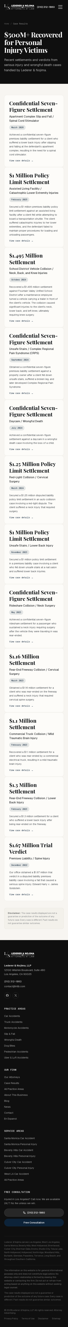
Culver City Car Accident (18, 1162)
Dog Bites (9, 1045)
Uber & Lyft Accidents (16, 1057)
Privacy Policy (11, 1318)
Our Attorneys (12, 1077)
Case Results (11, 1083)
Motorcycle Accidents (16, 1027)
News (7, 1106)
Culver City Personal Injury (19, 1168)
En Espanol (10, 1118)
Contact (8, 1112)
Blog (6, 1100)
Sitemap (56, 1318)
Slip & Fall (9, 1033)
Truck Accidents (13, 1022)
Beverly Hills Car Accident (18, 1150)
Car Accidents (12, 1016)
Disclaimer (43, 1318)
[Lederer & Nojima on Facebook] (7, 995)
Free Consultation (34, 1222)
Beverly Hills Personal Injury (20, 1156)
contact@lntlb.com (14, 986)
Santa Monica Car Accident (19, 1138)
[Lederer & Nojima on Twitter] (16, 995)
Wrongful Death (13, 1039)
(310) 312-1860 (46, 7)
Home (6, 23)
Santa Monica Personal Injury (20, 1144)
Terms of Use (28, 1318)
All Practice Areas (14, 1089)
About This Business (16, 1095)
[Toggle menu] (60, 7)
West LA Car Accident (16, 1173)
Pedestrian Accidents (16, 1051)
